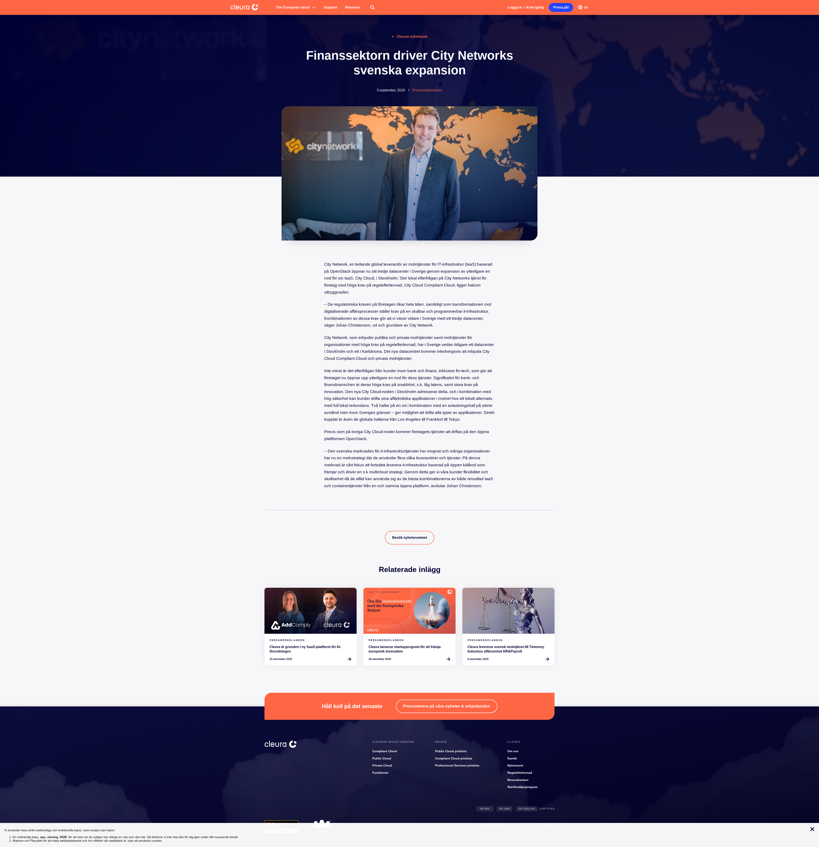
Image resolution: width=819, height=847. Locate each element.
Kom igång (535, 7)
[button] (296, 7)
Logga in (515, 7)
